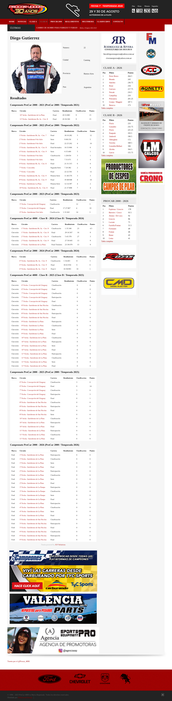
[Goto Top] (163, 694)
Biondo (112, 79)
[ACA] (151, 53)
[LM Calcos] (151, 150)
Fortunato (112, 229)
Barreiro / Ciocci (115, 213)
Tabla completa (107, 108)
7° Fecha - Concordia (27, 168)
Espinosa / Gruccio (116, 209)
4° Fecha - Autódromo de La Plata (32, 503)
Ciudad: (66, 60)
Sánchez (112, 83)
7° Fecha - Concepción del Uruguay (34, 293)
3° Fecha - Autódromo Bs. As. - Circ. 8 (33, 147)
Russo (111, 235)
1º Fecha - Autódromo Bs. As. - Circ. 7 (32, 135)
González (112, 127)
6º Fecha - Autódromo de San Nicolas (33, 532)
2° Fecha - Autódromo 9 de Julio (31, 139)
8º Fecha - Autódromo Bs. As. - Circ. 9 (32, 176)
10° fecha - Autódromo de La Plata (32, 115)
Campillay (113, 96)
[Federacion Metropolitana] (151, 38)
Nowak (111, 92)
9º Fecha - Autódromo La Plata (30, 184)
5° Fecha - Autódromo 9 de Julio (31, 156)
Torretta (112, 143)
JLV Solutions (60, 545)
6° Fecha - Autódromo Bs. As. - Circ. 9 (33, 261)
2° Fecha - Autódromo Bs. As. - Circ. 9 (35, 237)
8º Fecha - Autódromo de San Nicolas (35, 305)
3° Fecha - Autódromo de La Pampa (32, 487)
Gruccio (112, 219)
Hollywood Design (25, 698)
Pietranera (113, 99)
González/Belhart (115, 146)
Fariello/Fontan (115, 225)
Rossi (111, 86)
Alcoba (111, 149)
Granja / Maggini (115, 102)
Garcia (111, 153)
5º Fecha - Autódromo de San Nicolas (33, 519)
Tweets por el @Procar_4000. (18, 661)
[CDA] (151, 70)
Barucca (112, 105)
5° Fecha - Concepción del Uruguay (33, 204)
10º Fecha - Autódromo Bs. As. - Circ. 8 (33, 188)
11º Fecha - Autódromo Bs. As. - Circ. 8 (34, 119)
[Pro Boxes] (151, 116)
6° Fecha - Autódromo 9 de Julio (31, 212)
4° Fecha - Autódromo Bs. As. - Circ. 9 (33, 152)
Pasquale (112, 133)
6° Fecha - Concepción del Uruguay (34, 285)
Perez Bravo (113, 76)
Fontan (111, 232)
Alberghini (113, 140)
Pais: (65, 87)
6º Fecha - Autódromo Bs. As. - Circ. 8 (32, 164)
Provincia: (67, 73)
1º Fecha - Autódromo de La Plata (32, 455)
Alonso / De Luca (115, 216)
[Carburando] (53, 578)
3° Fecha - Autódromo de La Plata (33, 245)
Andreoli (112, 136)
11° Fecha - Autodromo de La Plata (34, 354)
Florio (111, 124)
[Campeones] (53, 558)
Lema (111, 238)
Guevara (112, 89)
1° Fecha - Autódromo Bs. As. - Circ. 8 (35, 228)
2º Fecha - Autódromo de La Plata (32, 471)
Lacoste (112, 222)
